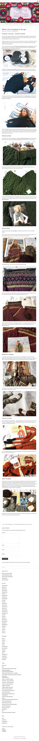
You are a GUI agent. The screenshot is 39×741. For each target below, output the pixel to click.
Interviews (3, 651)
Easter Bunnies (4, 578)
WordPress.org (4, 723)
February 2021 (4, 596)
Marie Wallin (15, 230)
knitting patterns (10, 524)
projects (28, 524)
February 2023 (4, 590)
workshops (4, 659)
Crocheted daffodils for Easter (7, 574)
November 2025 (4, 585)
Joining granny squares (6, 692)
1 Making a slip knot (5, 677)
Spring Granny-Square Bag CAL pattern (8, 712)
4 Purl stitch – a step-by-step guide (8, 682)
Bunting (3, 638)
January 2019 (4, 608)
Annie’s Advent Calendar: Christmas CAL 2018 (10, 699)
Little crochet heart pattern (6, 705)
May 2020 (3, 600)
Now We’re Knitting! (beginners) (7, 696)
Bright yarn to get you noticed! (7, 573)
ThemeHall (24, 738)
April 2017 (3, 632)
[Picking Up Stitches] (19, 21)
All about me (4, 665)
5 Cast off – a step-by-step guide (7, 683)
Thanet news (4, 656)
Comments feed (4, 721)
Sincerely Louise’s (19, 420)
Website (3, 554)
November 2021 (4, 595)
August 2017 (4, 626)
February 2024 (4, 588)
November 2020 (4, 598)
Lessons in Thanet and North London (8, 693)
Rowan (31, 524)
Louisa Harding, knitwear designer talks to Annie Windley (11, 674)
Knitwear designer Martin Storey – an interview (10, 673)
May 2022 (3, 593)
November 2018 (4, 611)
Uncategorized (4, 657)
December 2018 (4, 609)
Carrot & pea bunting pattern (6, 701)
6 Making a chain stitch (6, 685)
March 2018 (4, 618)
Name (3, 545)
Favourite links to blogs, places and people (9, 668)
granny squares (4, 648)
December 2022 (4, 592)
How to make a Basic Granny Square (8, 690)
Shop (3, 710)
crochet (3, 644)
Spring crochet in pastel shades (7, 576)
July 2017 (3, 627)
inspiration (3, 649)
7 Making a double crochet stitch (7, 687)
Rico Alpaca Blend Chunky (21, 46)
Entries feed (4, 719)
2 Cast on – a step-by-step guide (7, 679)
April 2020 (3, 601)
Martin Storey (19, 139)
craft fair (3, 643)
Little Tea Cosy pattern (5, 707)
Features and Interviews (6, 670)
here (9, 98)
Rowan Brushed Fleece (25, 138)
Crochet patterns (5, 646)
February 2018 (4, 619)
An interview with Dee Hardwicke (7, 671)
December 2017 (4, 621)
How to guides (4, 676)
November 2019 (4, 606)
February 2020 (4, 603)
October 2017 (4, 622)
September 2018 (5, 613)
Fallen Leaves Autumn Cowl (6, 702)
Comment (4, 532)
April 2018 (3, 616)
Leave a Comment (15, 31)
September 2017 (5, 624)
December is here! (5, 579)
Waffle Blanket (4, 709)
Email (3, 549)
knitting (6, 524)
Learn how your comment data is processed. (22, 562)
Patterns (3, 698)
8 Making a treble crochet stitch (7, 688)
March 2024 (4, 587)
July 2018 (3, 614)
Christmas (3, 640)
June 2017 (4, 629)
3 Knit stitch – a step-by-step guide (8, 680)
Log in (3, 718)
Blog (3, 666)
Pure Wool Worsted (5, 199)
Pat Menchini (14, 69)
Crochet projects (4, 694)
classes (3, 641)
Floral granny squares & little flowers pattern (9, 704)
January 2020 (4, 605)
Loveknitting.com (30, 46)
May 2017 (3, 630)
